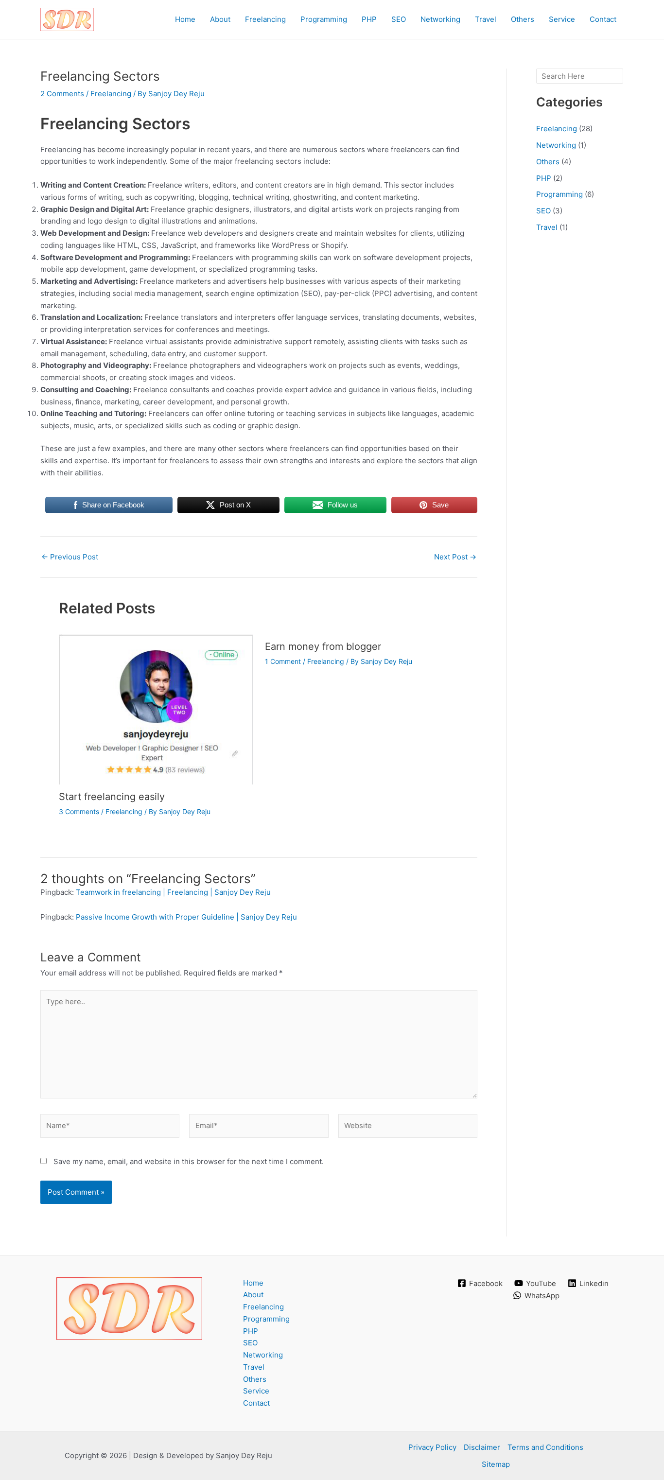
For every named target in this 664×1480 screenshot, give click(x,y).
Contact (603, 19)
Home (185, 19)
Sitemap (496, 1464)
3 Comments (79, 811)
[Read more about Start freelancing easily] (156, 708)
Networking (440, 19)
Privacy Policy (432, 1447)
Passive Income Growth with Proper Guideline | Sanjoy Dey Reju (186, 917)
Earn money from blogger (323, 646)
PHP (369, 19)
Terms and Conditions (545, 1447)
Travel (485, 19)
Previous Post (69, 556)
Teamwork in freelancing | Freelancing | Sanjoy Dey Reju (173, 892)
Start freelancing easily (112, 796)
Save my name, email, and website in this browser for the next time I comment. (188, 1161)
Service (562, 19)
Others (522, 19)
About (220, 19)
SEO (398, 19)
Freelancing (265, 19)
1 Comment (283, 661)
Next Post (455, 556)
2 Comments (62, 93)
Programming (323, 19)
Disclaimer (482, 1447)
